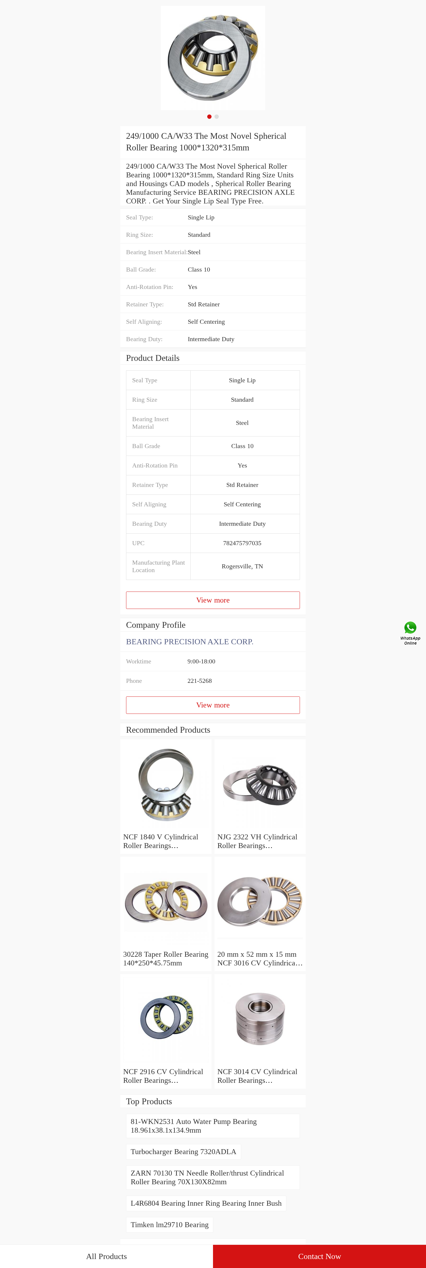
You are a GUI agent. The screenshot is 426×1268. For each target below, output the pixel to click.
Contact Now (319, 1256)
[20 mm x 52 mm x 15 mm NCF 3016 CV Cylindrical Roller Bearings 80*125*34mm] (260, 945)
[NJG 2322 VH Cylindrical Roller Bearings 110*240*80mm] (260, 828)
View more (213, 600)
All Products (106, 1256)
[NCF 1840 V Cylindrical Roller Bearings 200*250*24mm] (166, 828)
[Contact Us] (411, 634)
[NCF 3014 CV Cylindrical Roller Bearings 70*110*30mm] (260, 1063)
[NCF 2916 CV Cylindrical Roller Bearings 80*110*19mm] (166, 1063)
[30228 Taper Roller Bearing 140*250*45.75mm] (166, 945)
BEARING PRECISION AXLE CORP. (190, 641)
